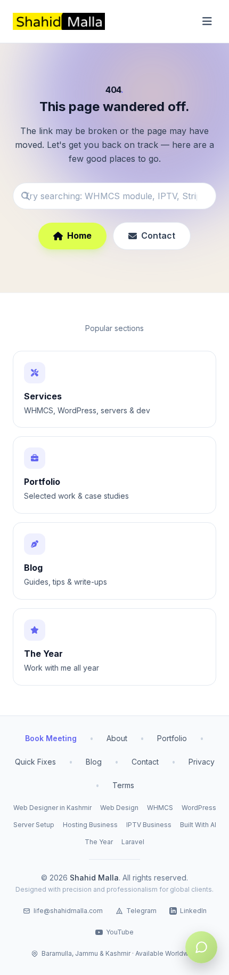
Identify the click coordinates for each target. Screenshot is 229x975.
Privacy (202, 761)
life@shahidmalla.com (68, 911)
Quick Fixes (35, 761)
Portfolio (172, 738)
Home (79, 235)
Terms (123, 785)
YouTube (120, 932)
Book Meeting (51, 738)
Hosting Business (90, 825)
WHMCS (160, 808)
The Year (99, 842)
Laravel (132, 842)
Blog (94, 761)
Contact (158, 235)
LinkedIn (193, 911)
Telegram (141, 911)
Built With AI (198, 825)
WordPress (199, 808)
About (117, 738)
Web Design (119, 808)
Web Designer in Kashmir (52, 808)
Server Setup (33, 825)
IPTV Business (148, 825)
